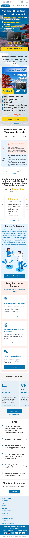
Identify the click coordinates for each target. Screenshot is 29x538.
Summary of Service (7, 518)
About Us (4, 508)
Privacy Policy (5, 513)
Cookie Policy (5, 515)
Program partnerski (7, 510)
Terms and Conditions (8, 523)
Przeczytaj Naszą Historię (14, 276)
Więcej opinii (13, 220)
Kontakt (14, 367)
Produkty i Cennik (6, 498)
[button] (3, 207)
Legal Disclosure (6, 520)
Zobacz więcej (14, 411)
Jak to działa (14, 342)
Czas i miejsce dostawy (14, 414)
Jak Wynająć (5, 500)
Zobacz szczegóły (14, 316)
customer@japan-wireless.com (14, 527)
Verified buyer (18, 201)
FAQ (3, 503)
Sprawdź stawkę (14, 123)
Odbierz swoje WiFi (14, 49)
